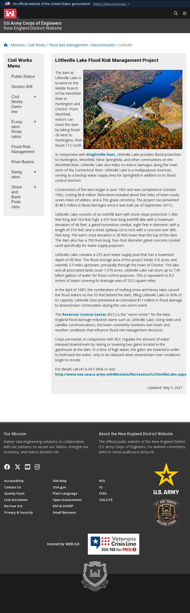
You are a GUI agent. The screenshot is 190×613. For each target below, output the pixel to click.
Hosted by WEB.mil (63, 544)
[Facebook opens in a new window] (7, 466)
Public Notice (23, 76)
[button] (112, 3)
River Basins (22, 162)
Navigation (16, 174)
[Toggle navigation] (182, 13)
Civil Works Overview (17, 104)
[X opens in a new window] (18, 466)
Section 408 (21, 87)
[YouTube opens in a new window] (27, 466)
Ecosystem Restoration (16, 129)
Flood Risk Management (22, 149)
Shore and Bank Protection (16, 197)
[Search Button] (174, 13)
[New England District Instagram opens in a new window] (37, 466)
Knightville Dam (101, 154)
